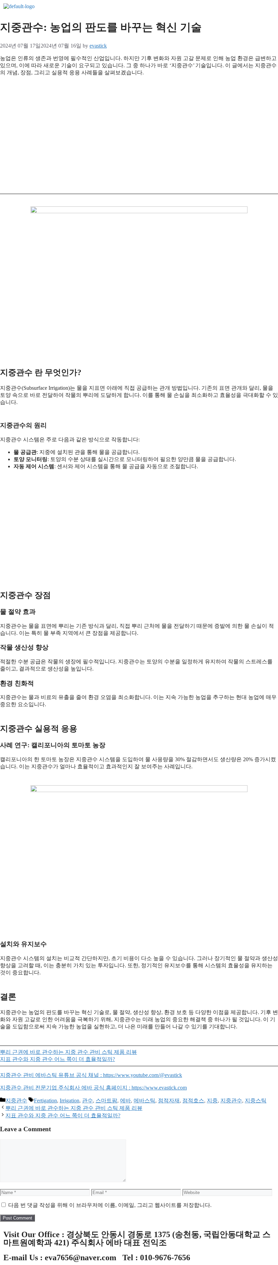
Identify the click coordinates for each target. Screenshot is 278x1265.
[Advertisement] (139, 137)
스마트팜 (106, 1100)
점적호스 (193, 1100)
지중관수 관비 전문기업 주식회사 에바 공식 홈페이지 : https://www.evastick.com (93, 1087)
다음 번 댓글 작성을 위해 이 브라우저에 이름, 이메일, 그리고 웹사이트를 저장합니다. (110, 1205)
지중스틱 (255, 1100)
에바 (125, 1100)
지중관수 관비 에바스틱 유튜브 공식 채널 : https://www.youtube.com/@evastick (91, 1075)
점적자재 (169, 1100)
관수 (87, 1100)
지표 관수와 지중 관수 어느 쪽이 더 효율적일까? (57, 1059)
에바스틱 (144, 1100)
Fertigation (45, 1100)
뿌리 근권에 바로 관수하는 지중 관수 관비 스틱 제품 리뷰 (68, 1052)
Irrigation (69, 1100)
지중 (212, 1100)
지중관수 (16, 1100)
